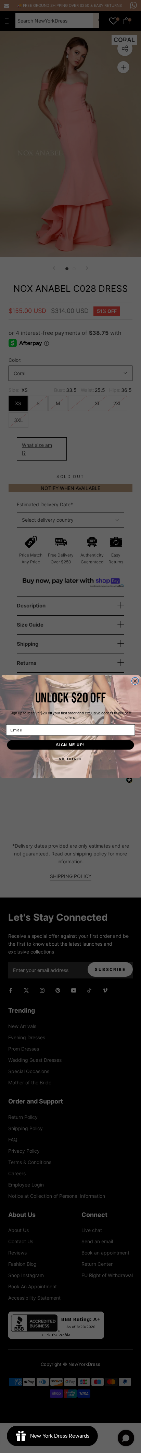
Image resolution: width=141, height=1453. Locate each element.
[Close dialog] (135, 680)
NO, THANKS (70, 758)
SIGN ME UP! (70, 745)
